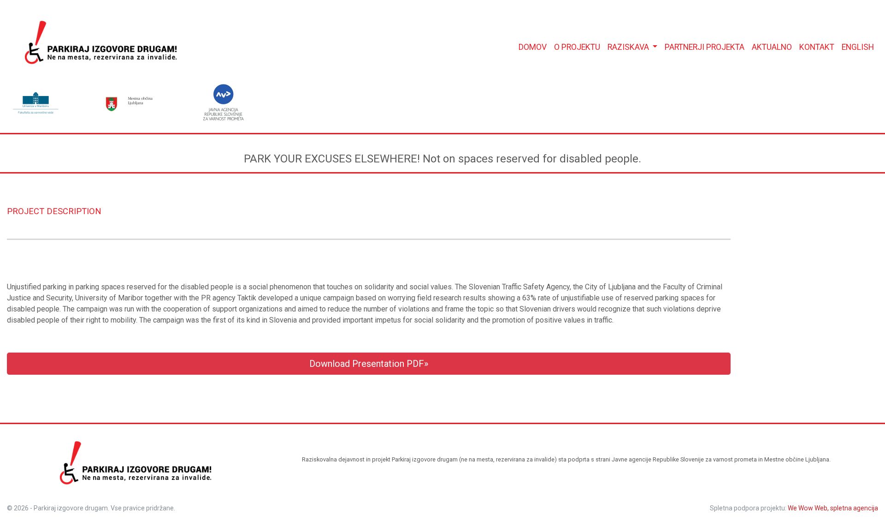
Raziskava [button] (629, 47)
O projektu (577, 47)
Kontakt (816, 47)
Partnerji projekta (704, 47)
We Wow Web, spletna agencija (833, 508)
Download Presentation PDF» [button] (368, 363)
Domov (533, 47)
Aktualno (772, 47)
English (858, 47)
